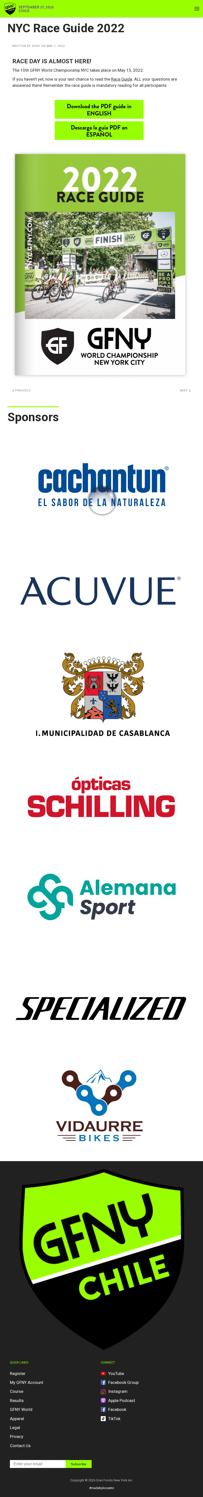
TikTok (114, 1418)
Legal (15, 1427)
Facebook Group (123, 1382)
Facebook (117, 1409)
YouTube (116, 1373)
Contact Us (20, 1445)
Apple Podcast (121, 1400)
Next (184, 390)
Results (17, 1400)
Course (16, 1391)
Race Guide (121, 79)
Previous (22, 390)
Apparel (17, 1418)
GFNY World (21, 1409)
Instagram (117, 1391)
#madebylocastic (101, 1488)
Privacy (16, 1436)
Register (17, 1373)
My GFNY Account (26, 1382)
